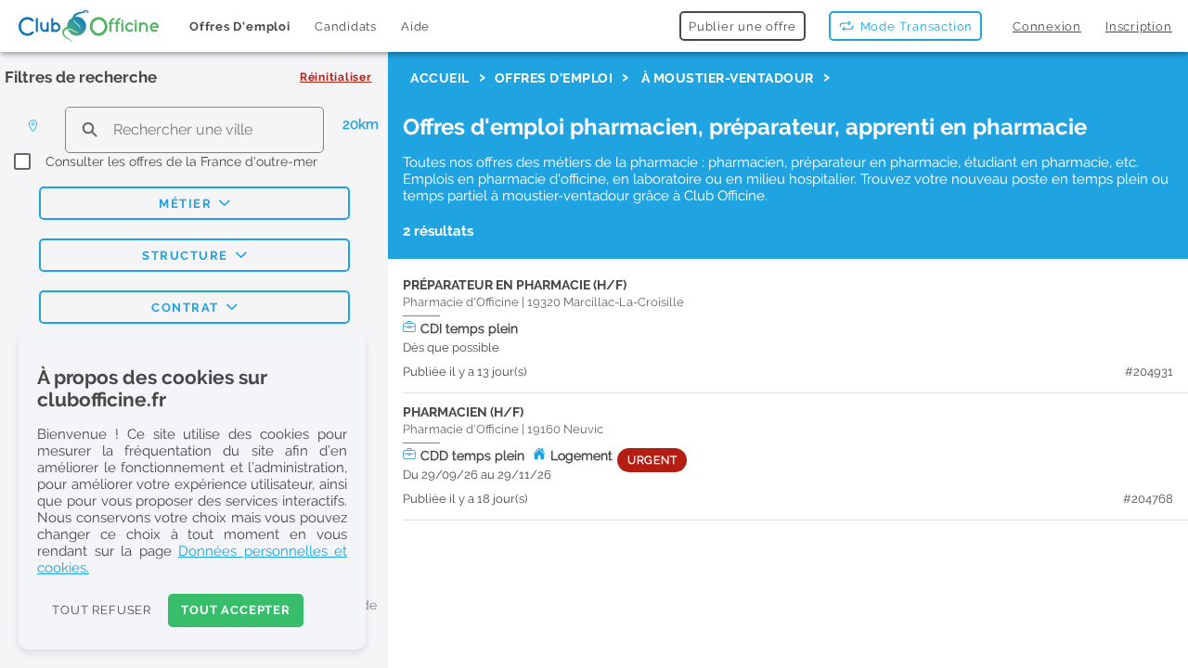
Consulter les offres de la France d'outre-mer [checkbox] (181, 161)
